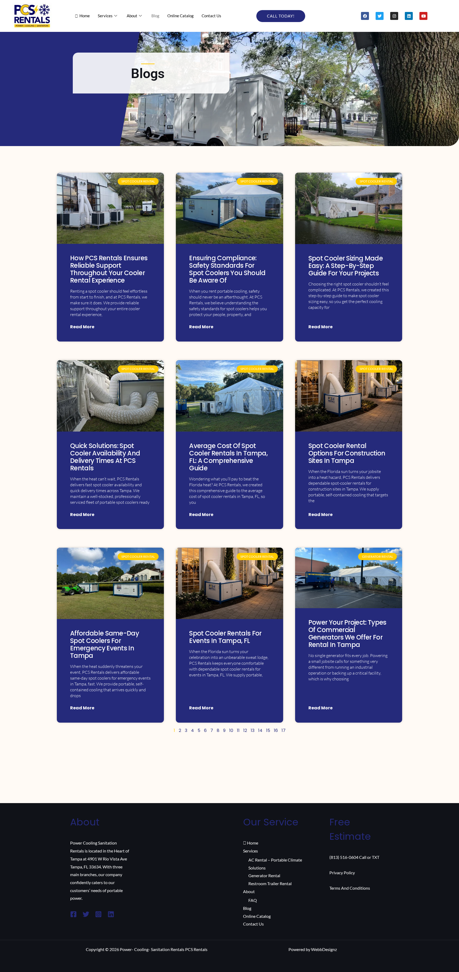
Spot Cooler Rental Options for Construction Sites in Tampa (346, 453)
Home (84, 15)
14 (260, 730)
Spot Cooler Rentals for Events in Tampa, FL (225, 637)
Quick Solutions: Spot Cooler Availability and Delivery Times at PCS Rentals (105, 456)
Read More (82, 327)
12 (245, 730)
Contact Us (211, 15)
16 (276, 730)
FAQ (252, 900)
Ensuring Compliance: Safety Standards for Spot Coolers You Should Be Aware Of (227, 269)
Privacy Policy (342, 872)
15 (268, 730)
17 (284, 730)
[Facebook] (73, 914)
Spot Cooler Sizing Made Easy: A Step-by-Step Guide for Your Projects (345, 266)
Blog (155, 15)
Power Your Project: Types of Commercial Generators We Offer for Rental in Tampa (347, 633)
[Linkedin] (111, 914)
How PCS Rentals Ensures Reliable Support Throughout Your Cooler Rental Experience (108, 269)
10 (231, 730)
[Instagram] (98, 914)
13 (252, 730)
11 (238, 730)
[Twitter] (86, 914)
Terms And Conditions (349, 887)
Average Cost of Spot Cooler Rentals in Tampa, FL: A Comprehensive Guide (228, 456)
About (132, 15)
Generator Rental (264, 875)
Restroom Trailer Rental (270, 883)
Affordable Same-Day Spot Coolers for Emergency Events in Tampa (104, 644)
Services (105, 15)
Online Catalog (180, 15)
